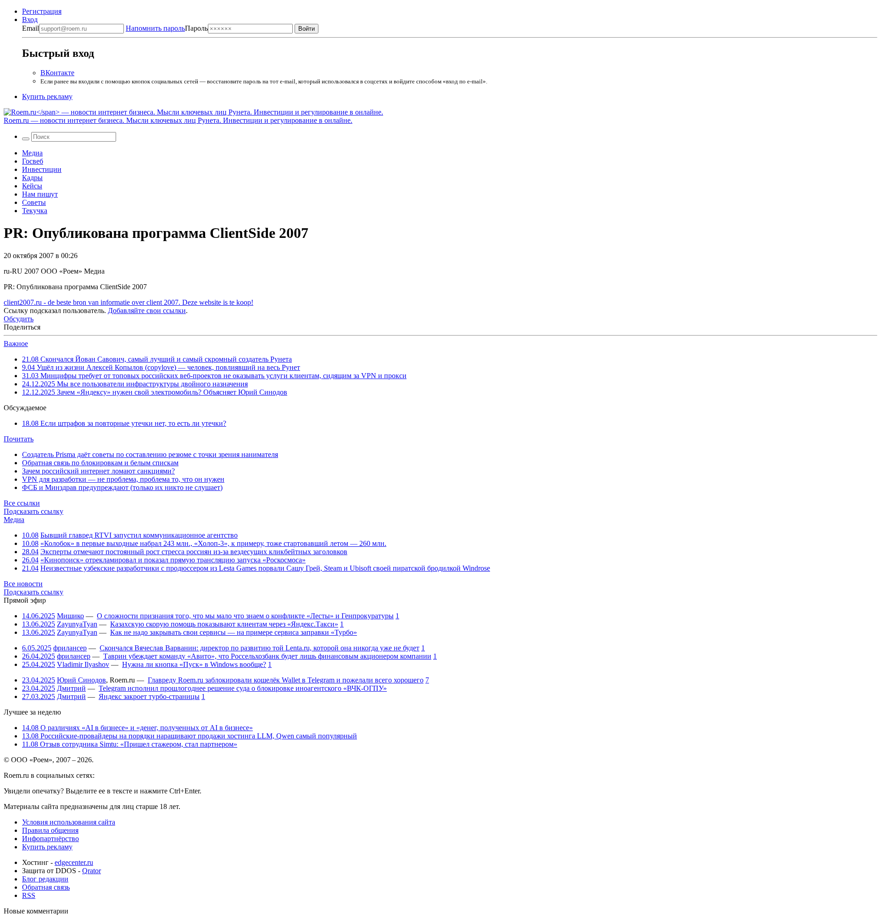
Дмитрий (71, 688)
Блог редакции (45, 879)
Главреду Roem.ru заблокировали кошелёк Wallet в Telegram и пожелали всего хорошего (286, 680)
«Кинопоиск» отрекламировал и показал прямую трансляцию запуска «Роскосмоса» (173, 560)
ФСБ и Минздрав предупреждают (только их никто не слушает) (122, 487)
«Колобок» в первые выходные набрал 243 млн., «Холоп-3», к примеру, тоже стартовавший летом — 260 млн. (213, 543)
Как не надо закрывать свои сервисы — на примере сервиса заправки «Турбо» (233, 632)
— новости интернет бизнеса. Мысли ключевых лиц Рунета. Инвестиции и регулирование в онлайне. (178, 120)
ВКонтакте (57, 73)
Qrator (91, 871)
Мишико (70, 616)
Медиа (32, 153)
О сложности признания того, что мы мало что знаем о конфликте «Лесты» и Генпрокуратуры (245, 616)
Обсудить (18, 319)
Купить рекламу (47, 96)
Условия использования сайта (68, 822)
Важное (16, 343)
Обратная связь (46, 887)
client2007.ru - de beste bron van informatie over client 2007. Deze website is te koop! (128, 302)
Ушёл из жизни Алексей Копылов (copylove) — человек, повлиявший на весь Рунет (161, 367)
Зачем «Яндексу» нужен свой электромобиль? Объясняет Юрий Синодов (154, 392)
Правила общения (50, 830)
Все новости (23, 584)
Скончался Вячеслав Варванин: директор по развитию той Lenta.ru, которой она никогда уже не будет (259, 648)
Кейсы (32, 186)
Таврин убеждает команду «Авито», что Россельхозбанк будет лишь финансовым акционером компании (267, 656)
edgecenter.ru (74, 862)
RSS (28, 895)
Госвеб (32, 161)
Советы (34, 202)
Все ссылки (22, 503)
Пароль (167, 28)
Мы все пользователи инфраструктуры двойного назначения (135, 384)
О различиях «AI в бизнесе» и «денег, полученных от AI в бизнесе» (137, 728)
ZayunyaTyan (77, 624)
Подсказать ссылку (33, 511)
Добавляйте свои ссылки (147, 310)
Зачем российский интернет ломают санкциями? (98, 471)
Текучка (34, 211)
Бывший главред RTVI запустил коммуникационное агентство (139, 535)
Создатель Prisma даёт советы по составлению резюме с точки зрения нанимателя (150, 454)
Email (30, 28)
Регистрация (41, 11)
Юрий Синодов (81, 680)
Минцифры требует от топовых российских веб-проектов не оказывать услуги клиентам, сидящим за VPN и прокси (214, 376)
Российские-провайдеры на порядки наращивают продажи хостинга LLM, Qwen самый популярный (189, 736)
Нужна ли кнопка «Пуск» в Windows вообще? (194, 664)
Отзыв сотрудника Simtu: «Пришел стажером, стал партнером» (129, 744)
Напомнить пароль (155, 28)
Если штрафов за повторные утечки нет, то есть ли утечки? (124, 423)
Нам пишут (40, 194)
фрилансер (70, 648)
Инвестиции (41, 169)
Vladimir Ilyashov (83, 664)
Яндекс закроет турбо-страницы (149, 696)
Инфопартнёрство (50, 838)
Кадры (32, 178)
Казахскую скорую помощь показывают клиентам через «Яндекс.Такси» (224, 624)
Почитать (18, 439)
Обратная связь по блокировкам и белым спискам (100, 463)
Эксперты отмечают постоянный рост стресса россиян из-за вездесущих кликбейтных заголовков (193, 552)
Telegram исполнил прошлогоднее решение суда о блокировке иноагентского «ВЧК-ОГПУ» (243, 688)
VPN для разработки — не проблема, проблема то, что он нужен (123, 479)
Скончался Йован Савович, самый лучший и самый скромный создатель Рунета (157, 359)
